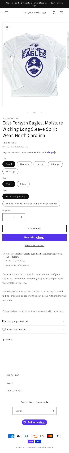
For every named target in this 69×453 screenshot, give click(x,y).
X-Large (55, 164)
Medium (24, 164)
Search (9, 383)
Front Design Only (16, 196)
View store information (17, 265)
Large (40, 164)
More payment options (34, 245)
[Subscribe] (52, 411)
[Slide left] (27, 112)
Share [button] (9, 339)
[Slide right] (41, 112)
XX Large (10, 171)
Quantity (6, 210)
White (9, 184)
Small (9, 164)
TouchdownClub (29, 447)
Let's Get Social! (14, 390)
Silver (23, 184)
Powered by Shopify (44, 447)
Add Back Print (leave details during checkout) (31, 203)
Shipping (5, 147)
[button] (6, 12)
